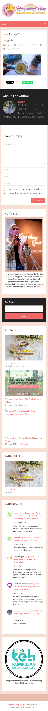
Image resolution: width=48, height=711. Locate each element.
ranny (7, 45)
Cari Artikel (9, 302)
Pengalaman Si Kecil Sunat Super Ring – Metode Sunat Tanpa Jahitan (27, 559)
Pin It (18, 82)
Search (24, 316)
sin (39, 287)
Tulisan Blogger (29, 707)
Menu (3, 24)
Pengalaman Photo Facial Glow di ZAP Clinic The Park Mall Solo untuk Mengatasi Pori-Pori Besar (28, 516)
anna (16, 513)
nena (16, 537)
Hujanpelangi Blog (16, 705)
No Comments (13, 49)
